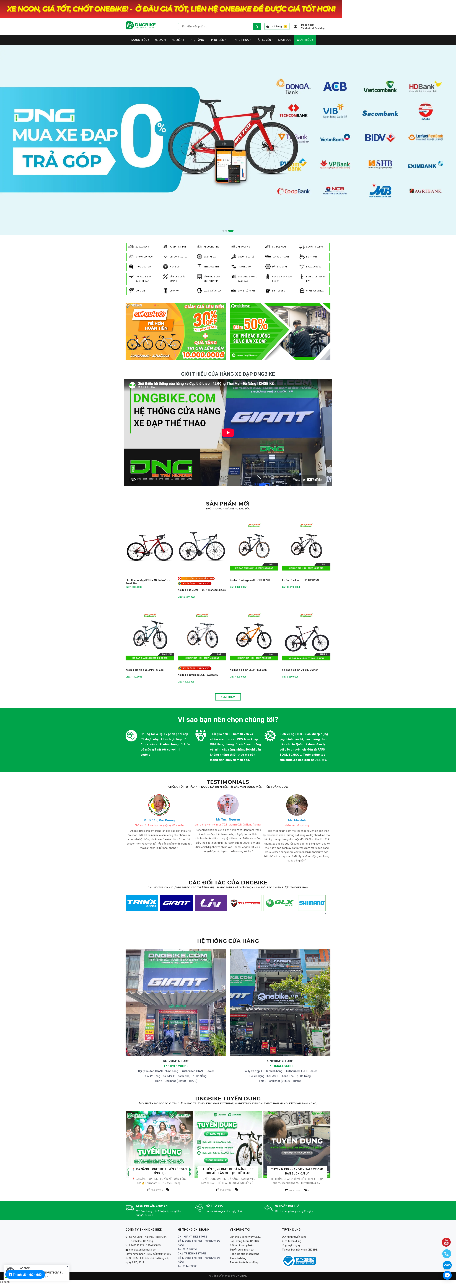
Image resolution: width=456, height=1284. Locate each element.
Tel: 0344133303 (280, 1066)
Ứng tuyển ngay (291, 1245)
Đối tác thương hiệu (241, 1245)
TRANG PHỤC (240, 39)
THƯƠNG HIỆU (138, 39)
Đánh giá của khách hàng (244, 1253)
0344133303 (136, 1245)
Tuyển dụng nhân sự (242, 1249)
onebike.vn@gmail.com (142, 1249)
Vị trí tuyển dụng (291, 1241)
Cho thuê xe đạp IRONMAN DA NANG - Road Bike (148, 582)
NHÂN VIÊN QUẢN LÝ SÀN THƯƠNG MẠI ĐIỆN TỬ (228, 1171)
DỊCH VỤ (284, 39)
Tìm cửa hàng (238, 1258)
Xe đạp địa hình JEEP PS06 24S (248, 669)
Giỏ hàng (279, 26)
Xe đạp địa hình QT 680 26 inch (300, 669)
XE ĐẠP (159, 39)
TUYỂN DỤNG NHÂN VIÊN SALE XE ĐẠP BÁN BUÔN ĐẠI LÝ (159, 1171)
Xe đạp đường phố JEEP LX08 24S (250, 580)
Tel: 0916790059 (176, 1066)
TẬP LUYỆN (264, 39)
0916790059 (153, 1245)
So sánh (5, 1281)
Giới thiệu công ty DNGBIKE (245, 1236)
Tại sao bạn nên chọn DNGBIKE (300, 1249)
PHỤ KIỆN (218, 39)
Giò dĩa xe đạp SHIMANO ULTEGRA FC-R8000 (45, 1272)
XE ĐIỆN (177, 39)
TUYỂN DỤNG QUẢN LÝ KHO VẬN (296, 1169)
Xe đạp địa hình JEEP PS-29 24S (145, 669)
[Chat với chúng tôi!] (447, 1275)
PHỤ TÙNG (197, 39)
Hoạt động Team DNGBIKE (245, 1241)
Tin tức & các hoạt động (244, 1262)
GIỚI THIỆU (304, 39)
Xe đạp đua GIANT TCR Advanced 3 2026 (202, 589)
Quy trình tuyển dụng (294, 1236)
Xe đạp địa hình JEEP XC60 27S (300, 580)
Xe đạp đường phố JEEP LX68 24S (198, 674)
